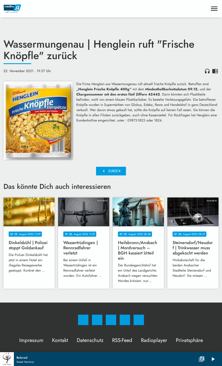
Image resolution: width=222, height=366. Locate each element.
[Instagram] (97, 320)
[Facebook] (83, 320)
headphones (207, 71)
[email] (139, 320)
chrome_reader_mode (215, 71)
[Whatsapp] (111, 320)
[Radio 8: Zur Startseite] (105, 8)
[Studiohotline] (125, 320)
